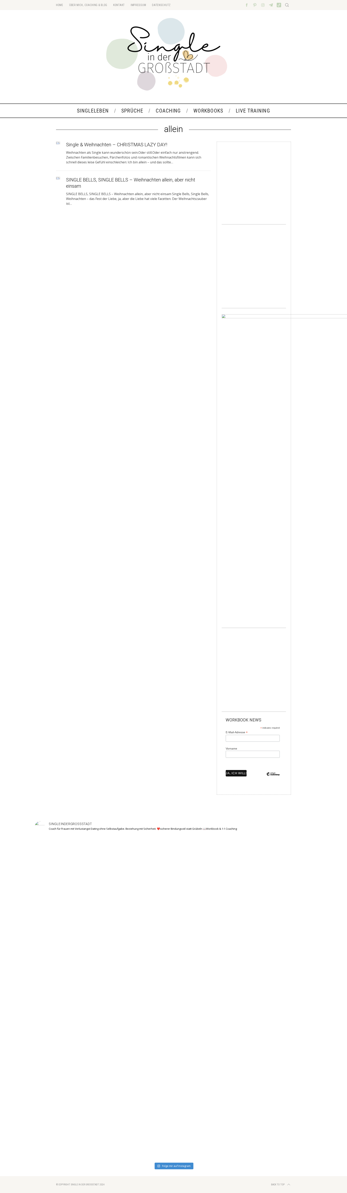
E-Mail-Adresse (237, 732)
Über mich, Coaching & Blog (88, 5)
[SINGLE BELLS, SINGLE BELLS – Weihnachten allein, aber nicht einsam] (58, 178)
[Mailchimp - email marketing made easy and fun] (273, 777)
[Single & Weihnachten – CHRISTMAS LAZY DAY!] (58, 143)
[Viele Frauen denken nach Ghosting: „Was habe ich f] (117, 995)
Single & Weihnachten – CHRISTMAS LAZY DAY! (116, 144)
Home (59, 5)
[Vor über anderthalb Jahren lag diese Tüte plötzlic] (173, 949)
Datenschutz (161, 5)
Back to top (278, 1184)
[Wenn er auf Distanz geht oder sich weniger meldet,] (284, 988)
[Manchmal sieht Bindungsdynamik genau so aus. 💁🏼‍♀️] (62, 980)
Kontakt (119, 5)
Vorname (231, 748)
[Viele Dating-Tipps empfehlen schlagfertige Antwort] (229, 997)
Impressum (138, 5)
